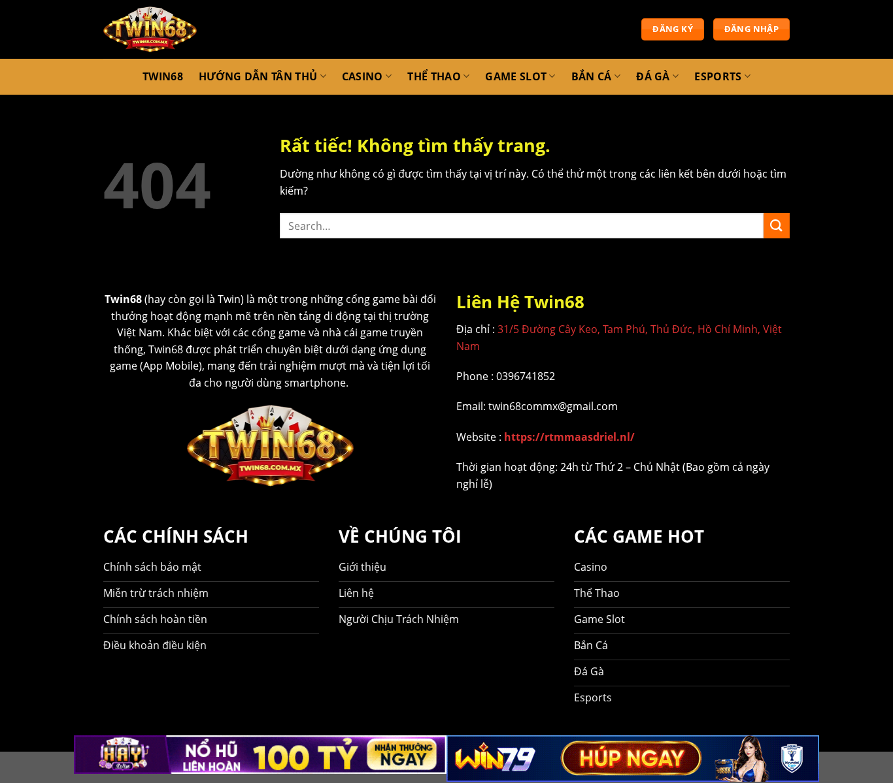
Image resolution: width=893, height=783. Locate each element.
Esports (717, 76)
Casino (362, 76)
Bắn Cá (591, 76)
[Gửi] (777, 225)
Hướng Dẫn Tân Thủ (258, 76)
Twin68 (163, 76)
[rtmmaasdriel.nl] (150, 29)
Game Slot (516, 76)
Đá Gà (653, 76)
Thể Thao (434, 76)
